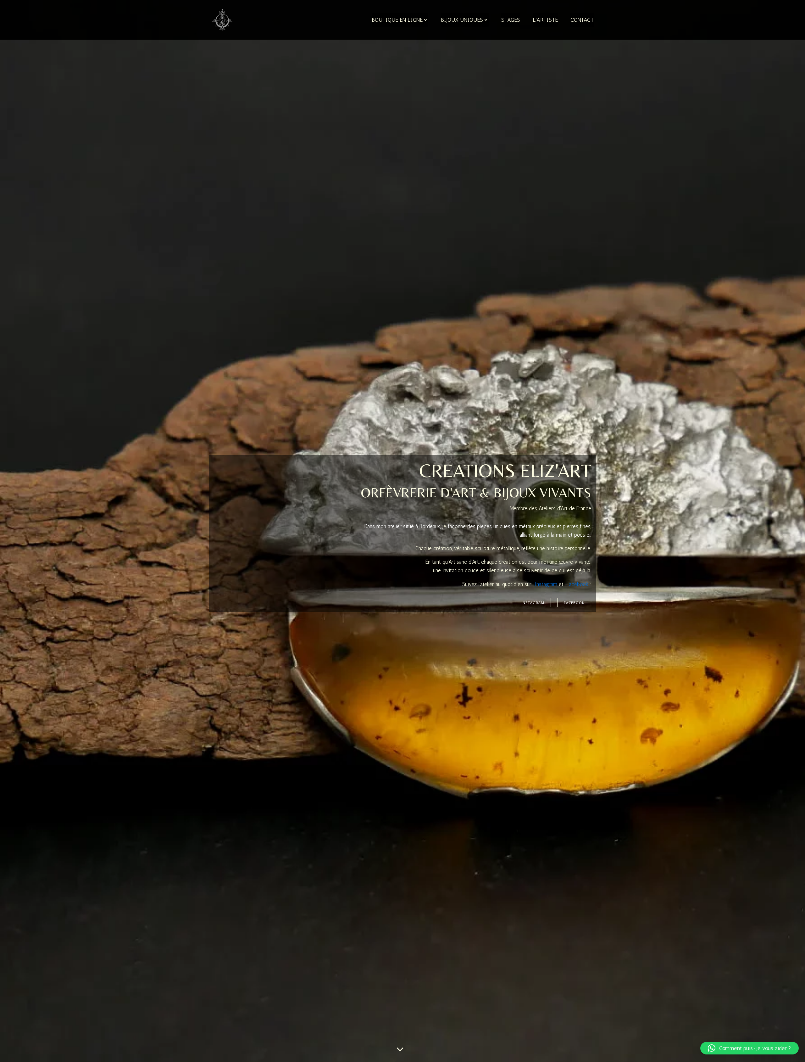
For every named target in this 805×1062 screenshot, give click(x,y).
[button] (749, 1048)
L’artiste (545, 19)
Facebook (577, 584)
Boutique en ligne (397, 19)
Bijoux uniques (462, 19)
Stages (510, 19)
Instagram (546, 584)
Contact (582, 19)
